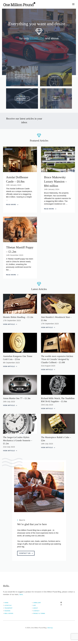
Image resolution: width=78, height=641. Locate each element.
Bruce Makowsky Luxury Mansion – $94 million (55, 181)
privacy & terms (39, 613)
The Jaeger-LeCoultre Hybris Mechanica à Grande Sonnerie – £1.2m (17, 440)
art (34, 605)
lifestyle (7, 605)
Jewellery (37, 602)
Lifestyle (8, 149)
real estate (8, 613)
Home (6, 602)
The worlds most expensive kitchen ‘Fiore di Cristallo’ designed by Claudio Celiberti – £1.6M (57, 359)
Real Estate (47, 149)
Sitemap (50, 627)
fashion (7, 610)
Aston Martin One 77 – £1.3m (16, 398)
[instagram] (61, 604)
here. (21, 594)
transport (8, 608)
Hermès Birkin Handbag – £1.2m (18, 317)
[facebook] (61, 602)
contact (36, 610)
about (35, 608)
